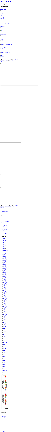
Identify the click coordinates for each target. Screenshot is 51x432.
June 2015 (4, 338)
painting (9, 44)
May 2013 (4, 353)
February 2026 (4, 257)
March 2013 (4, 354)
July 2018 (4, 317)
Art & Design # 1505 (3, 9)
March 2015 (4, 340)
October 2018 (4, 315)
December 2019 (5, 306)
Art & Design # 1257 (3, 17)
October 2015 (4, 335)
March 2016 (4, 332)
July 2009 (4, 371)
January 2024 (4, 274)
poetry (3, 244)
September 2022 (5, 284)
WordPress (4, 431)
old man (6, 52)
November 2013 (5, 349)
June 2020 (4, 302)
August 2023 (4, 277)
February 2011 (4, 365)
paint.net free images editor (4, 233)
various (4, 248)
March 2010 (4, 368)
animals (4, 238)
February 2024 (4, 273)
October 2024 (4, 268)
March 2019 (4, 312)
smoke (5, 15)
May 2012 (4, 357)
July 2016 (4, 329)
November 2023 (5, 275)
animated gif (2, 32)
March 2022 (4, 288)
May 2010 (4, 367)
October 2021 (4, 291)
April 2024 (4, 272)
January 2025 (4, 266)
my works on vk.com (3, 212)
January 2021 (4, 297)
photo (7, 23)
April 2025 (4, 264)
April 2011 (4, 364)
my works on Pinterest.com (4, 211)
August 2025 (4, 261)
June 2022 (4, 286)
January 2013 (4, 355)
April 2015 (4, 339)
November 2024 (5, 267)
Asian (5, 206)
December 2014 (5, 342)
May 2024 (4, 271)
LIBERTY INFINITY (5, 1)
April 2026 (4, 256)
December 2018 (5, 314)
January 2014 (4, 348)
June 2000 (4, 374)
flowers (9, 206)
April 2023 (4, 279)
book (2, 52)
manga (4, 44)
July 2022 (4, 285)
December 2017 (5, 322)
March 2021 (4, 296)
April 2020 (4, 303)
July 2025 (4, 262)
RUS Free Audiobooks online (5, 225)
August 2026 (4, 253)
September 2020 (5, 300)
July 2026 (4, 254)
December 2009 (5, 369)
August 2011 (4, 361)
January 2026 (4, 258)
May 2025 (4, 263)
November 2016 (5, 327)
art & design (16, 43)
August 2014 (4, 344)
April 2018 (4, 319)
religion (4, 246)
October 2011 (4, 360)
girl (1, 23)
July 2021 (4, 293)
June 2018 (4, 318)
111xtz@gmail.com (3, 416)
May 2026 (4, 255)
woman (7, 15)
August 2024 (4, 269)
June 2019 (4, 310)
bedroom (2, 44)
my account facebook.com (4, 417)
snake (11, 60)
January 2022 (4, 289)
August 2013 (4, 351)
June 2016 (4, 330)
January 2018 (4, 321)
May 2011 (4, 363)
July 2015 (4, 337)
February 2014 (4, 347)
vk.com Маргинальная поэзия (5, 230)
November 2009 (5, 370)
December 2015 (5, 334)
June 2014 (4, 345)
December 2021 (5, 290)
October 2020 (4, 299)
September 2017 (5, 324)
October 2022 (4, 283)
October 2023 (4, 276)
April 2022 (4, 287)
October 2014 (4, 343)
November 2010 (5, 366)
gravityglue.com (3, 226)
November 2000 (5, 373)
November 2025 (5, 259)
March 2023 (4, 280)
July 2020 (4, 301)
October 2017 (4, 323)
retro (8, 23)
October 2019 (4, 307)
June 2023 (4, 278)
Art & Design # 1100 (3, 34)
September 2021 (5, 292)
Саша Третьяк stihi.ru (4, 229)
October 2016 (4, 328)
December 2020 (5, 298)
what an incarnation (5, 250)
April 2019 (4, 311)
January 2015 (4, 341)
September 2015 (5, 336)
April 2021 (4, 295)
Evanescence (9, 431)
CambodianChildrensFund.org (5, 221)
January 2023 (4, 281)
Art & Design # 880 (3, 53)
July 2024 (4, 270)
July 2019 (4, 309)
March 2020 (4, 304)
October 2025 (4, 260)
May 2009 (4, 372)
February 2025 (4, 265)
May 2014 (4, 346)
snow (11, 32)
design (7, 206)
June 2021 (4, 294)
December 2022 (5, 282)
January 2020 (4, 305)
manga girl (5, 23)
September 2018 (5, 316)
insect (2, 15)
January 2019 (4, 313)
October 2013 (4, 350)
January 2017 (4, 326)
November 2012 (5, 356)
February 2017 (4, 325)
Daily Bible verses (3, 222)
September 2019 (5, 308)
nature (4, 15)
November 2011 (5, 359)
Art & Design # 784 (3, 61)
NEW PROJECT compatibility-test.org (6, 208)
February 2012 (4, 358)
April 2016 (4, 331)
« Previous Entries (2, 7)
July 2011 (4, 362)
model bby (7, 44)
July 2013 (4, 352)
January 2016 (4, 333)
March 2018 (4, 320)
